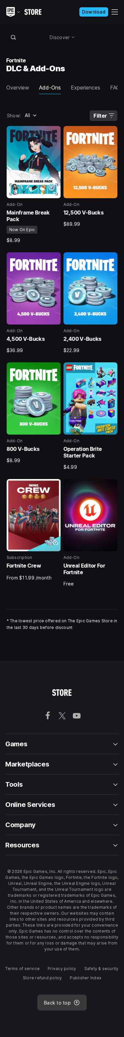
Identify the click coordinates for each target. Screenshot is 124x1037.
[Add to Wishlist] (53, 133)
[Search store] (13, 37)
